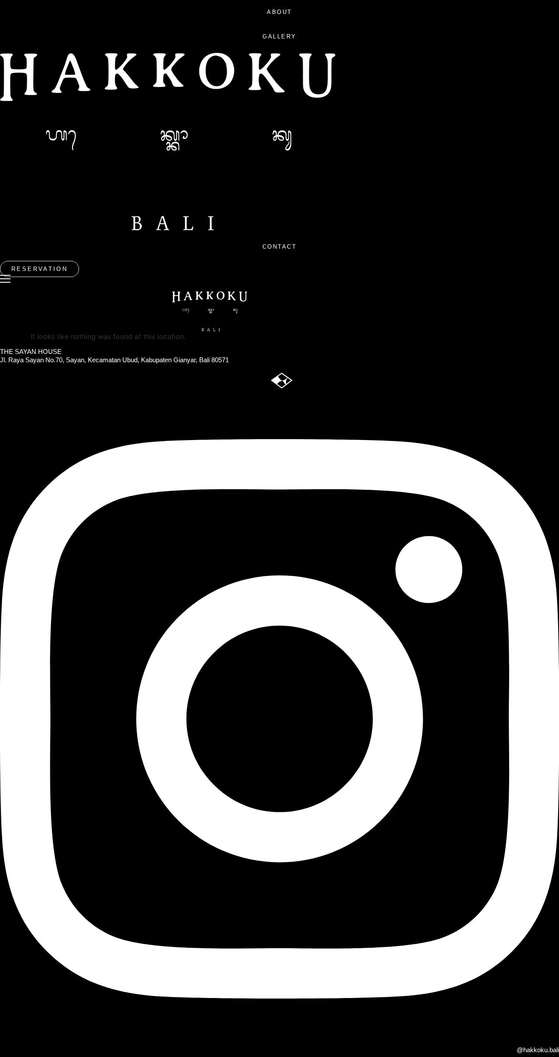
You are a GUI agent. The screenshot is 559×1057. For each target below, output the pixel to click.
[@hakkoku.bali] (279, 1032)
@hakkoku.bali (538, 1050)
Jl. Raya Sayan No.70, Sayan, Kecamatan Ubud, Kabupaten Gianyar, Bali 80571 (114, 360)
